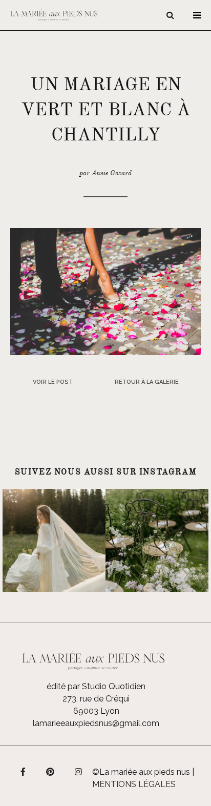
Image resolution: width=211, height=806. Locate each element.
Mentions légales (134, 784)
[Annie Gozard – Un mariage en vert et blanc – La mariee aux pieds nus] (105, 291)
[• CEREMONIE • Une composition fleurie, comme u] (157, 540)
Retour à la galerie (147, 382)
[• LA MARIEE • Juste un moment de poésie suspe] (54, 540)
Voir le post (53, 382)
